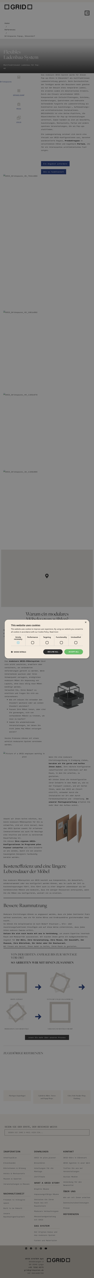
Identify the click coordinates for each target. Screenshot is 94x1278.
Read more (54, 632)
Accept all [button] (74, 652)
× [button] (85, 622)
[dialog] (47, 639)
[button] (18, 652)
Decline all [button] (53, 652)
